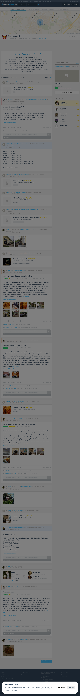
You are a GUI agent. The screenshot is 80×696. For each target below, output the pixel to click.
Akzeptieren (71, 687)
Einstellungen (61, 687)
